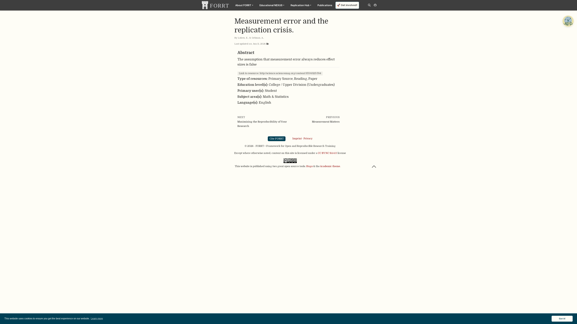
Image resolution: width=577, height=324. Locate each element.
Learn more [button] (97, 318)
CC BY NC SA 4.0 (327, 153)
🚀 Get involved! (347, 5)
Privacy (308, 138)
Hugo (309, 166)
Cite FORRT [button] (277, 138)
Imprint (297, 138)
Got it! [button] (562, 318)
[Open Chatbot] (568, 21)
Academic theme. (330, 166)
